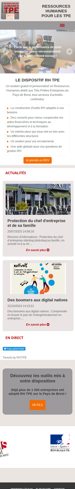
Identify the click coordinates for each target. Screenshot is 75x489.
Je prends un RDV (38, 160)
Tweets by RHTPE (15, 357)
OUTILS (37, 404)
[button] (5, 51)
